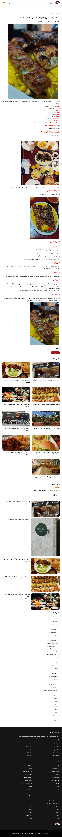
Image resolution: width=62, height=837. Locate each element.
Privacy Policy (20, 833)
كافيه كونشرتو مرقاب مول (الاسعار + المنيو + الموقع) (46, 380)
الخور (56, 701)
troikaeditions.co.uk (52, 685)
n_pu (56, 657)
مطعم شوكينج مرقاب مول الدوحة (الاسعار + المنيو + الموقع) (17, 381)
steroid (55, 679)
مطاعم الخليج (29, 753)
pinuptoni (54, 666)
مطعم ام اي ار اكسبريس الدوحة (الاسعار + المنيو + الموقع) (17, 430)
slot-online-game (53, 677)
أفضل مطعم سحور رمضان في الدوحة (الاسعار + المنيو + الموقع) (16, 405)
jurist (56, 652)
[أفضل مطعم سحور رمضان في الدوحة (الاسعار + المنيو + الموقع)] (45, 601)
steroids (55, 682)
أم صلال (55, 696)
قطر (56, 718)
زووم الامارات (56, 753)
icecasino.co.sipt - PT (52, 646)
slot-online (54, 674)
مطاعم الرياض (55, 747)
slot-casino (54, 671)
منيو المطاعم (56, 744)
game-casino (54, 638)
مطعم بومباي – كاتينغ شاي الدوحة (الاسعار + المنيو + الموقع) (17, 454)
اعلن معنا (14, 833)
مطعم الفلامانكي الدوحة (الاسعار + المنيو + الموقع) (47, 429)
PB (56, 663)
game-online (54, 641)
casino (55, 627)
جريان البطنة (54, 715)
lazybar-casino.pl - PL (52, 655)
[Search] (8, 3)
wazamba (54, 688)
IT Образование (53, 649)
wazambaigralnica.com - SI (50, 690)
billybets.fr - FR (53, 624)
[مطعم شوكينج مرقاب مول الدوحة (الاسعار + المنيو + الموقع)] (45, 566)
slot (56, 668)
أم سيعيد (55, 693)
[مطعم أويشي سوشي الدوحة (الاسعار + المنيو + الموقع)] (45, 584)
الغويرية (55, 710)
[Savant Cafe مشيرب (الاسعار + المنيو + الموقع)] (45, 537)
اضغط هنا (42, 120)
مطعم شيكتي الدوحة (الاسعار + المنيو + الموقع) (48, 453)
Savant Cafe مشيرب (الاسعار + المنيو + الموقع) (19, 519)
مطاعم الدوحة (55, 353)
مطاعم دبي (56, 750)
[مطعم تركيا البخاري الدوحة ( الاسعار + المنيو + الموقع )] (31, 61)
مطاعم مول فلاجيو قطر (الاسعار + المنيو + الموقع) (47, 477)
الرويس (55, 707)
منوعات (55, 721)
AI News (55, 621)
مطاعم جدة (29, 750)
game (55, 635)
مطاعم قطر (29, 756)
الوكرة (56, 712)
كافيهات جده (56, 756)
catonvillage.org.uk (52, 632)
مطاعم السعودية (28, 744)
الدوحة (55, 704)
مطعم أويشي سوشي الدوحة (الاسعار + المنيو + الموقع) (46, 404)
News (55, 660)
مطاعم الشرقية (29, 747)
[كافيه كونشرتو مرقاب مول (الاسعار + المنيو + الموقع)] (45, 509)
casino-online (54, 630)
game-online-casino (52, 643)
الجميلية (55, 699)
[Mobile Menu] (4, 3)
